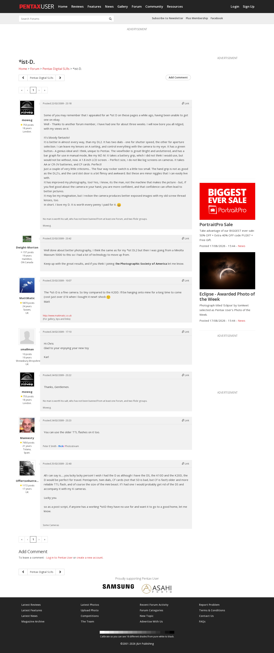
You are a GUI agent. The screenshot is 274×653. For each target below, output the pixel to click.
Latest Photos (90, 604)
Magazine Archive (32, 621)
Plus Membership (197, 18)
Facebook (217, 18)
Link (186, 103)
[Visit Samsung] (118, 587)
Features (94, 6)
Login (235, 6)
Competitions (90, 616)
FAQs (202, 621)
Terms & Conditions (212, 610)
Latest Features (31, 610)
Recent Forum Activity (154, 604)
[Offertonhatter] (27, 468)
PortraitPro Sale (216, 224)
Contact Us (206, 616)
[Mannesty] (27, 425)
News (109, 6)
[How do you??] (60, 78)
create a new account (90, 557)
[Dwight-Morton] (27, 239)
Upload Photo (90, 610)
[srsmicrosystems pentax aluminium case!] (23, 78)
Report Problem (209, 604)
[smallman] (27, 336)
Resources (175, 6)
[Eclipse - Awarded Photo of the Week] (227, 270)
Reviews (77, 6)
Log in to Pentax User (59, 557)
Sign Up (248, 6)
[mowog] (27, 108)
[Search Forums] (110, 18)
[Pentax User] (37, 4)
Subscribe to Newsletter (167, 18)
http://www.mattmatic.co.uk (57, 315)
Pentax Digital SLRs (56, 69)
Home (62, 6)
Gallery (122, 6)
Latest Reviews (31, 604)
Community (154, 6)
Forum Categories (151, 610)
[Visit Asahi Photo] (156, 589)
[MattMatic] (27, 285)
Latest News (29, 616)
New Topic (146, 616)
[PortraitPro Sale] (227, 201)
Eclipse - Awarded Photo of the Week (227, 296)
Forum (137, 6)
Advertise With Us (151, 621)
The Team (87, 621)
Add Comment (178, 77)
